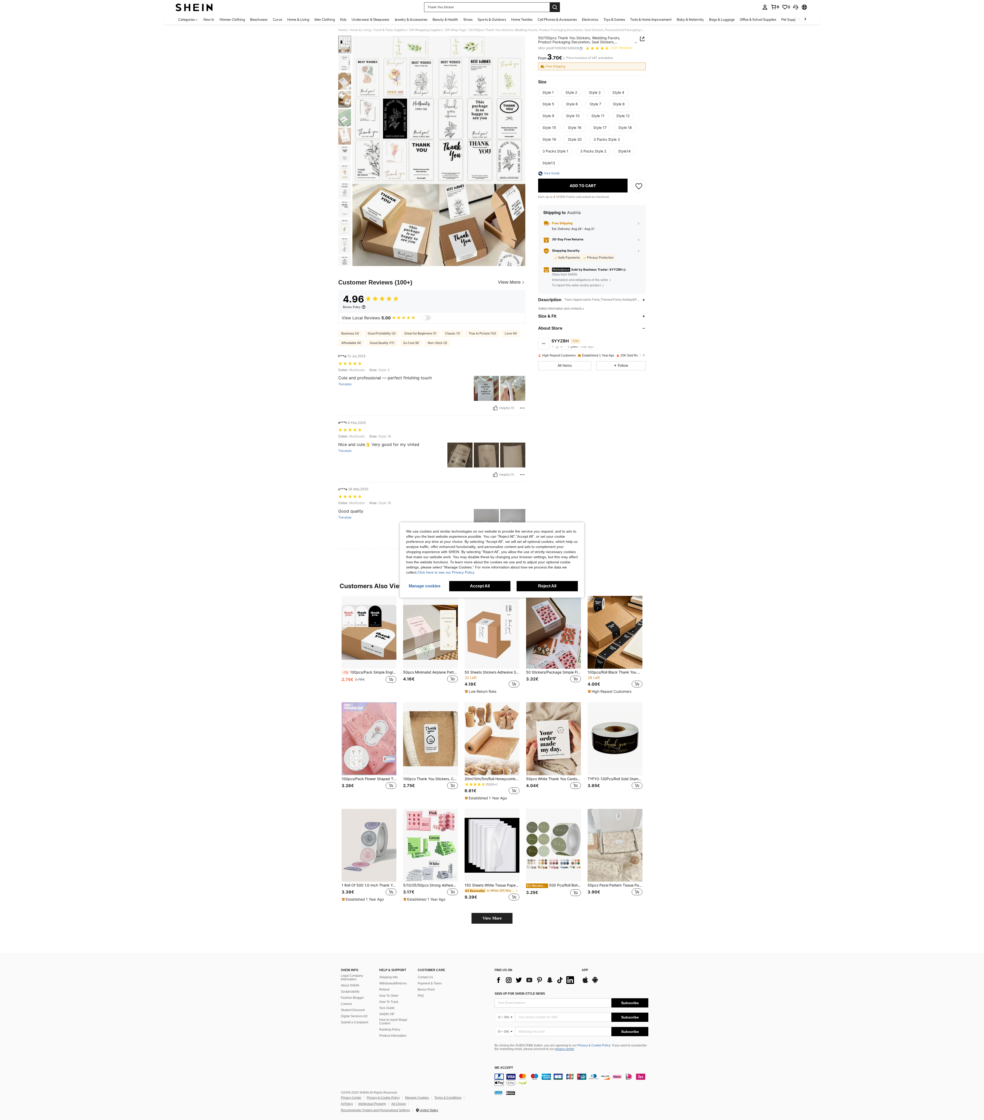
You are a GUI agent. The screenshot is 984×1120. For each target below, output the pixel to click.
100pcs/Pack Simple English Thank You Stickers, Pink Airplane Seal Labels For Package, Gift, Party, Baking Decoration (369, 672)
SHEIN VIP (386, 1014)
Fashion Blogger (352, 998)
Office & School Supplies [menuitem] (758, 19)
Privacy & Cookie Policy (594, 1045)
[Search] (555, 7)
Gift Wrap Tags (455, 30)
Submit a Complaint (354, 1022)
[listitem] (369, 645)
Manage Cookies (417, 1097)
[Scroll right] (805, 19)
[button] (796, 7)
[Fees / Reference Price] (563, 58)
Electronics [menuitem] (590, 19)
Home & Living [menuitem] (298, 19)
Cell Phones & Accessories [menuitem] (557, 19)
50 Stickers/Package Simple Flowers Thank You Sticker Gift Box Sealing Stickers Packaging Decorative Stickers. (553, 672)
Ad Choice (398, 1104)
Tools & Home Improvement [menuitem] (651, 19)
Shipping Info (388, 977)
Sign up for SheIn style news (520, 993)
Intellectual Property (372, 1104)
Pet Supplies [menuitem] (790, 19)
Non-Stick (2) (437, 343)
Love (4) (511, 333)
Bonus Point (426, 989)
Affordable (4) (351, 343)
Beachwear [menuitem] (259, 19)
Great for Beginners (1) (420, 333)
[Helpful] (495, 408)
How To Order (388, 995)
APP (585, 970)
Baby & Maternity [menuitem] (690, 19)
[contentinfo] (571, 1080)
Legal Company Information (352, 977)
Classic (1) (452, 333)
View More (492, 918)
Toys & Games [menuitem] (614, 19)
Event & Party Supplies (390, 30)
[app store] (585, 982)
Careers (346, 1004)
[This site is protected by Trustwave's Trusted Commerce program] (498, 1093)
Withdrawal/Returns (393, 983)
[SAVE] (639, 186)
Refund (384, 989)
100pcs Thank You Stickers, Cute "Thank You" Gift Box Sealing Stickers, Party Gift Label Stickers (430, 779)
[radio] (548, 92)
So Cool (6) (411, 343)
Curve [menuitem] (277, 19)
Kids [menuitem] (343, 19)
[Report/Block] (522, 408)
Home (342, 30)
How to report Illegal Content (393, 1021)
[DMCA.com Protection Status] (510, 1093)
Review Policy (352, 307)
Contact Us (425, 977)
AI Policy (347, 1104)
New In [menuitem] (208, 19)
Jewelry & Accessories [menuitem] (411, 19)
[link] (775, 7)
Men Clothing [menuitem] (324, 19)
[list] (536, 980)
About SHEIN (350, 985)
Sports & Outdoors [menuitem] (492, 19)
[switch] (426, 317)
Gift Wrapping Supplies (425, 30)
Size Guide (387, 1008)
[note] (481, 691)
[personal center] (765, 7)
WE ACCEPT (504, 1068)
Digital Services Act (354, 1016)
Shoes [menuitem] (468, 19)
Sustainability (350, 991)
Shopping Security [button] (566, 251)
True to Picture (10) (482, 333)
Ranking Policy (389, 1029)
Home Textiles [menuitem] (521, 19)
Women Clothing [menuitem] (232, 19)
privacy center (564, 1049)
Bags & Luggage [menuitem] (722, 19)
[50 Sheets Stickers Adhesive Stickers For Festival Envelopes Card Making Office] (492, 632)
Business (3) (350, 333)
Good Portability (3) (382, 333)
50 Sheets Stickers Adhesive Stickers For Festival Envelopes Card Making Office (492, 672)
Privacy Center (351, 1097)
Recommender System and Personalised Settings (375, 1110)
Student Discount (353, 1010)
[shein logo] (194, 7)
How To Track (388, 1002)
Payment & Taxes (430, 983)
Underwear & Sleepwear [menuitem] (370, 19)
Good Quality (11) (382, 343)
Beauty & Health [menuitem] (445, 19)
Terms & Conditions (448, 1097)
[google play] (595, 982)
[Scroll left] (799, 19)
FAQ (421, 995)
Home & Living (360, 30)
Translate (345, 384)
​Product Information (392, 1035)
